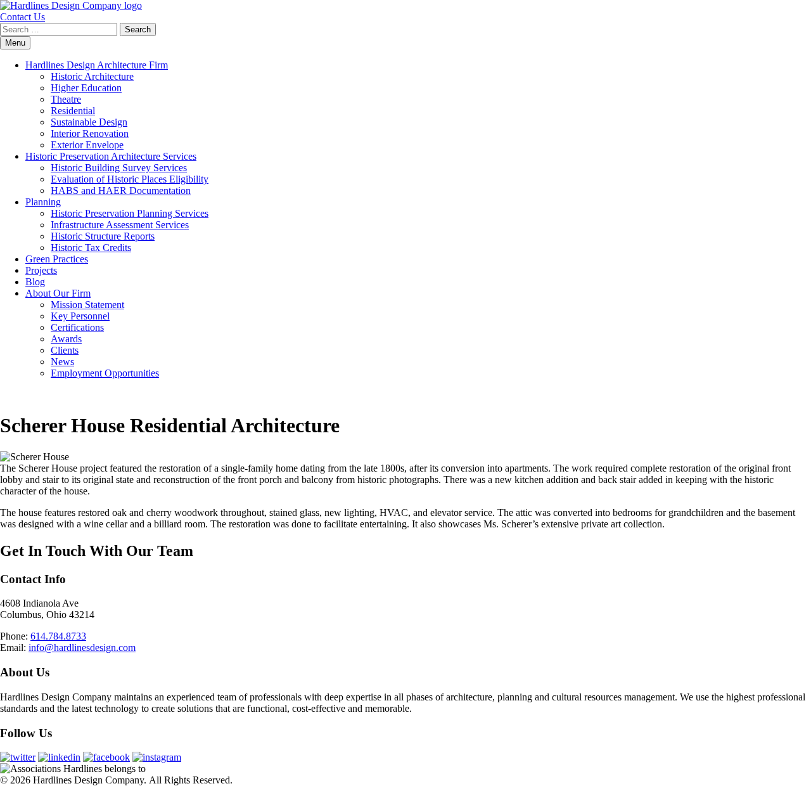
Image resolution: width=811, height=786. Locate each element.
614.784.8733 (58, 636)
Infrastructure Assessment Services (120, 224)
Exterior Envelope (87, 144)
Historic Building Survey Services (119, 167)
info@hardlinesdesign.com (82, 647)
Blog (35, 281)
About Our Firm (58, 293)
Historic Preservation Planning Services (129, 213)
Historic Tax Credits (91, 247)
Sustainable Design (89, 122)
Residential (73, 110)
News (62, 361)
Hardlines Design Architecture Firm (96, 65)
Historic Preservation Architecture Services (110, 156)
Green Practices (56, 259)
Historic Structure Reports (103, 236)
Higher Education (86, 87)
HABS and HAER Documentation (121, 190)
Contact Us (22, 16)
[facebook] (106, 757)
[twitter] (17, 757)
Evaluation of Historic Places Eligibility (129, 179)
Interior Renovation (90, 133)
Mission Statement (87, 304)
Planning (43, 201)
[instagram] (156, 757)
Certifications (77, 327)
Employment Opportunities (105, 373)
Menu (15, 43)
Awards (66, 338)
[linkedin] (59, 757)
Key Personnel (80, 316)
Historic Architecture (92, 76)
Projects (41, 270)
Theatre (66, 99)
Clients (65, 350)
